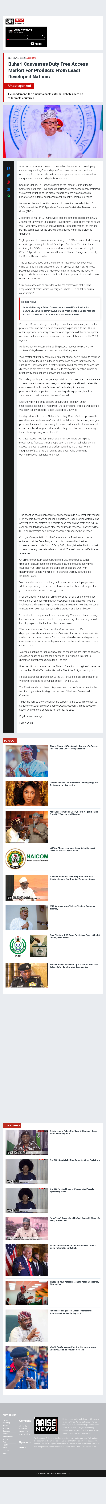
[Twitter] (21, 728)
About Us (23, 1426)
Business (6, 1431)
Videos (5, 1448)
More (5, 1453)
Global (5, 1425)
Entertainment (8, 1437)
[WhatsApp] (23, 728)
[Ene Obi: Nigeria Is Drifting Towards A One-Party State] (27, 1159)
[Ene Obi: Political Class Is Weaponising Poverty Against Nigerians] (27, 1188)
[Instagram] (22, 728)
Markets (22, 1447)
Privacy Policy (24, 1434)
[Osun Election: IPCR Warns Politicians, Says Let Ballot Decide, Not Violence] (27, 934)
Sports (5, 1439)
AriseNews (31, 58)
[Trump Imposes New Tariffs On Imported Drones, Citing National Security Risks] (27, 1245)
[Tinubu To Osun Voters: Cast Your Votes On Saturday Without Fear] (27, 1281)
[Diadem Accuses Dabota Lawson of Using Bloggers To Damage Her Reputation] (27, 782)
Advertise (23, 1429)
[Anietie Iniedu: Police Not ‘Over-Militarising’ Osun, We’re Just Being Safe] (27, 1130)
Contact (6, 1450)
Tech (4, 1442)
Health (5, 1445)
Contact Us (23, 1431)
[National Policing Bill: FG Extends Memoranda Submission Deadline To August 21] (27, 1310)
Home (5, 1420)
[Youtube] (25, 728)
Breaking (6, 1423)
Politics (6, 1434)
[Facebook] (19, 728)
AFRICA (6, 1428)
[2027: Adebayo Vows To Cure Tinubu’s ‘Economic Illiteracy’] (27, 905)
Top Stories (12, 1125)
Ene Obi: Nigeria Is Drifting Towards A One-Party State (75, 1160)
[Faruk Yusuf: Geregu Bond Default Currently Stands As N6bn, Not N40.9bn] (27, 1217)
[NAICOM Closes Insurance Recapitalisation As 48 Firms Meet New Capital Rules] (27, 847)
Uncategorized (19, 86)
